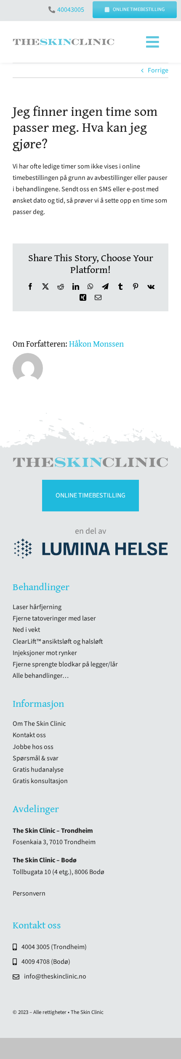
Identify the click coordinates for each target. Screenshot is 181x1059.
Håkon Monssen (96, 343)
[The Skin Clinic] (63, 42)
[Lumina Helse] (90, 541)
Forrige (158, 70)
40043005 (70, 9)
